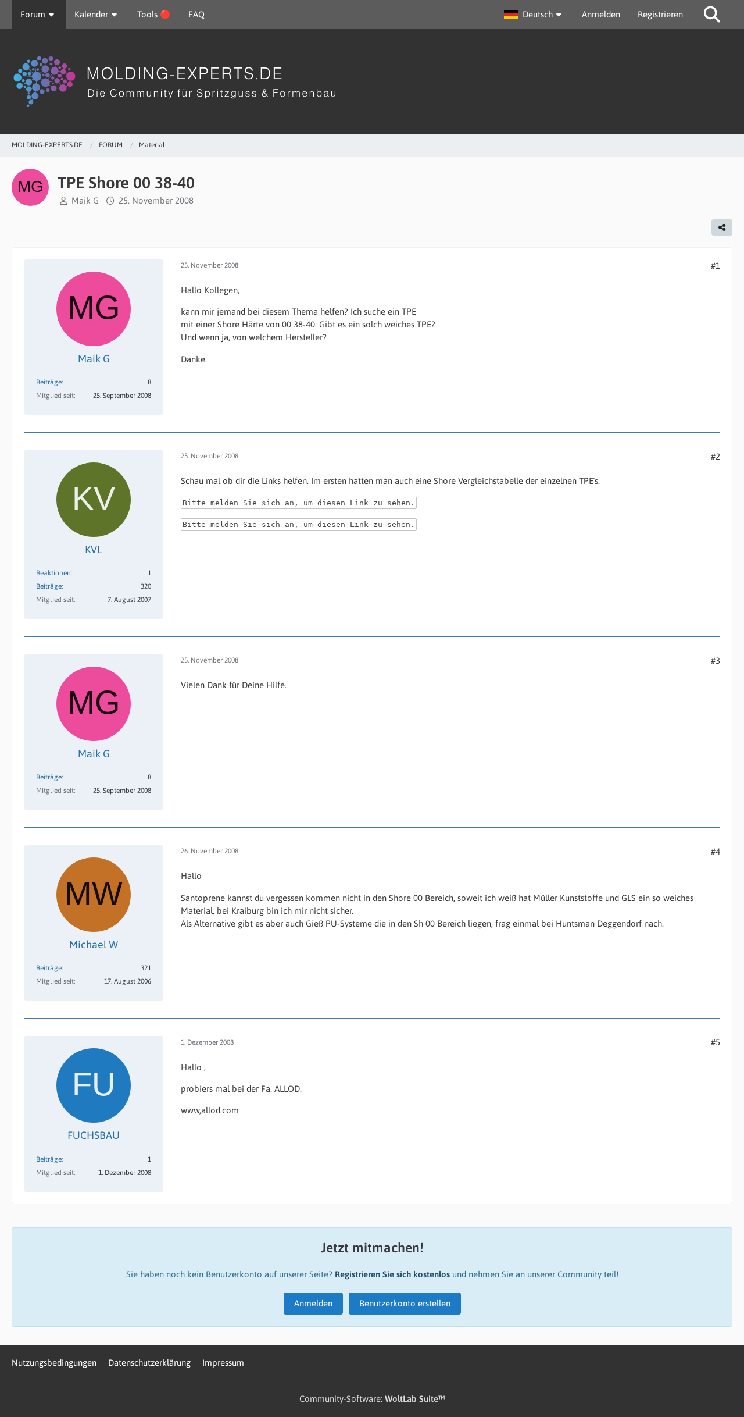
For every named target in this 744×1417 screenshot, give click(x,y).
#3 (715, 660)
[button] (534, 14)
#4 (715, 851)
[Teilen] (721, 227)
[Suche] (712, 14)
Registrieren (660, 14)
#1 (715, 265)
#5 (715, 1042)
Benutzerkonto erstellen (404, 1303)
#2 (715, 456)
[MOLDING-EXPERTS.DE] (372, 81)
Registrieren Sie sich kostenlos (392, 1274)
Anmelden (601, 14)
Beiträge (49, 382)
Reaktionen (53, 573)
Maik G (85, 200)
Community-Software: (372, 1399)
